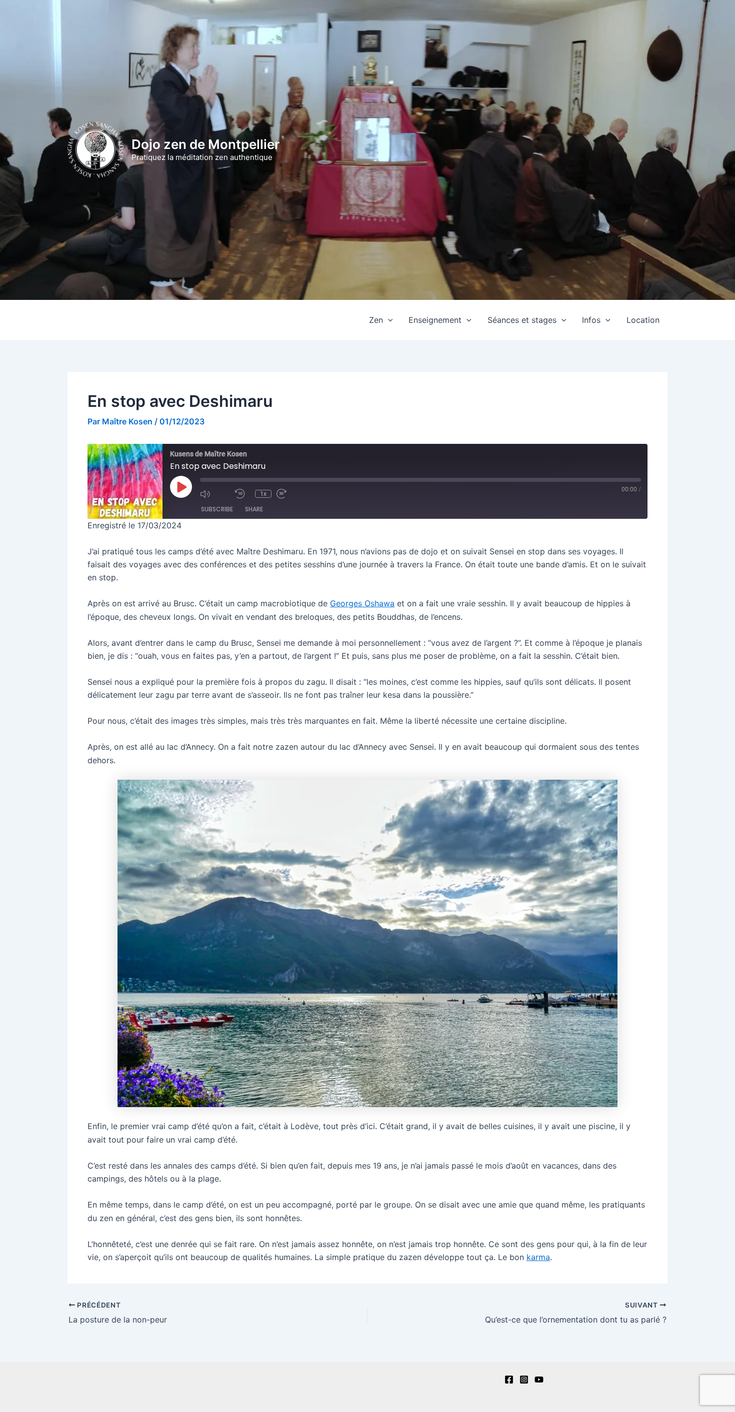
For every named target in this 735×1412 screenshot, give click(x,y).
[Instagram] (524, 1379)
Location (643, 320)
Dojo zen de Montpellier (206, 144)
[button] (388, 320)
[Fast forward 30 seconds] (291, 493)
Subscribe (217, 509)
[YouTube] (539, 1379)
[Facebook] (509, 1379)
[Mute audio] (215, 493)
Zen (376, 320)
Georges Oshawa (362, 603)
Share (254, 509)
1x (263, 493)
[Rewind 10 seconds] (242, 493)
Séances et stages (522, 320)
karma (538, 1257)
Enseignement (435, 320)
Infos (591, 320)
